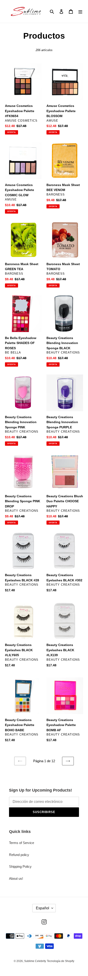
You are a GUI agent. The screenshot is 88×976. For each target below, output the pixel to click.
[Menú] (80, 11)
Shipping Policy (20, 866)
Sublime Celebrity (35, 961)
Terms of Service (21, 843)
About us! (16, 878)
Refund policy (19, 855)
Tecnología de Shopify (60, 961)
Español (42, 908)
